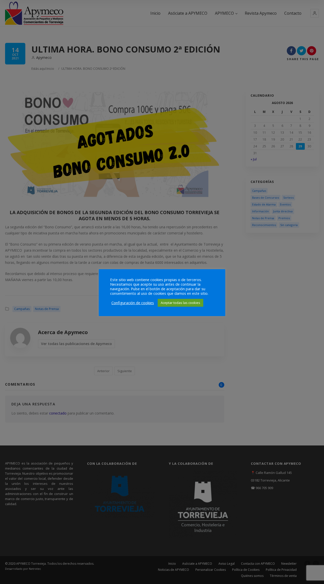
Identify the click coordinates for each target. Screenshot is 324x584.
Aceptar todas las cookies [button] (180, 302)
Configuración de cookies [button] (132, 302)
